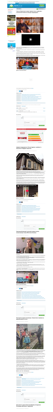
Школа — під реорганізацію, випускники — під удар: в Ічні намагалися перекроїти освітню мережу (31, 295)
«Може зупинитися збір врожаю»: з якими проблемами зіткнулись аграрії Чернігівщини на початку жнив (32, 384)
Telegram (32, 88)
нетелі (22, 373)
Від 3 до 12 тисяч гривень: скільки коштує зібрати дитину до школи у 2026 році (29, 294)
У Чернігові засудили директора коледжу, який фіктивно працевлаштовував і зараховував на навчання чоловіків (33, 297)
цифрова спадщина (23, 200)
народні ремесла (22, 89)
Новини (23, 1)
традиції (26, 89)
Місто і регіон (25, 1)
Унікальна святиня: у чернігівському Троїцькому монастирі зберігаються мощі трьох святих (31, 206)
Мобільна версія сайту (16, 1)
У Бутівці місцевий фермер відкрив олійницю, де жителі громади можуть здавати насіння (30, 382)
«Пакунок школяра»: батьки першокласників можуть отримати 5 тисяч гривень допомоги (30, 292)
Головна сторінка (20, 1)
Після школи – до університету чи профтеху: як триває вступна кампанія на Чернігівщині (30, 293)
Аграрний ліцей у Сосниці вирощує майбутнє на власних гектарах (28, 385)
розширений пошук (41, 8)
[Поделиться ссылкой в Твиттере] (22, 91)
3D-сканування (19, 200)
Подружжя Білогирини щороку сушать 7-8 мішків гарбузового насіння (28, 383)
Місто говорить (10, 12)
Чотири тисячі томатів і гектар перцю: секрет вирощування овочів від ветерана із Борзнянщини (31, 379)
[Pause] (22, 44)
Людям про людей (10, 11)
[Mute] (23, 44)
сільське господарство (25, 373)
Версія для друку (19, 300)
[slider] (25, 44)
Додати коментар (24, 216)
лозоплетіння (18, 89)
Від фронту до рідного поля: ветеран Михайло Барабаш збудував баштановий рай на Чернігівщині (31, 381)
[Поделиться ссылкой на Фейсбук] (20, 91)
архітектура (27, 200)
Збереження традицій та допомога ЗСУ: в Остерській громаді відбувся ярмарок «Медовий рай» (31, 94)
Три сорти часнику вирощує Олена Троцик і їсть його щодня (28, 380)
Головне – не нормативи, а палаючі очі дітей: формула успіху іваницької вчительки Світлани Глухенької (32, 296)
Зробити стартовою (11, 1)
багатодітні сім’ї (19, 373)
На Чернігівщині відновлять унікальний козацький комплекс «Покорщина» (29, 205)
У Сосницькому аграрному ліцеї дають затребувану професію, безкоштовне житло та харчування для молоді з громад (33, 298)
